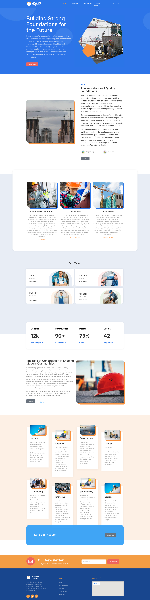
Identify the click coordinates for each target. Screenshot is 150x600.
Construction (86, 438)
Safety (98, 3)
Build (81, 343)
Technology (74, 3)
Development (87, 3)
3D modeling (36, 491)
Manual (108, 443)
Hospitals (59, 443)
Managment (60, 343)
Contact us (96, 6)
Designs (108, 497)
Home (64, 3)
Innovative (60, 497)
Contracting (37, 343)
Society (34, 438)
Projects (108, 343)
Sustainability (86, 491)
